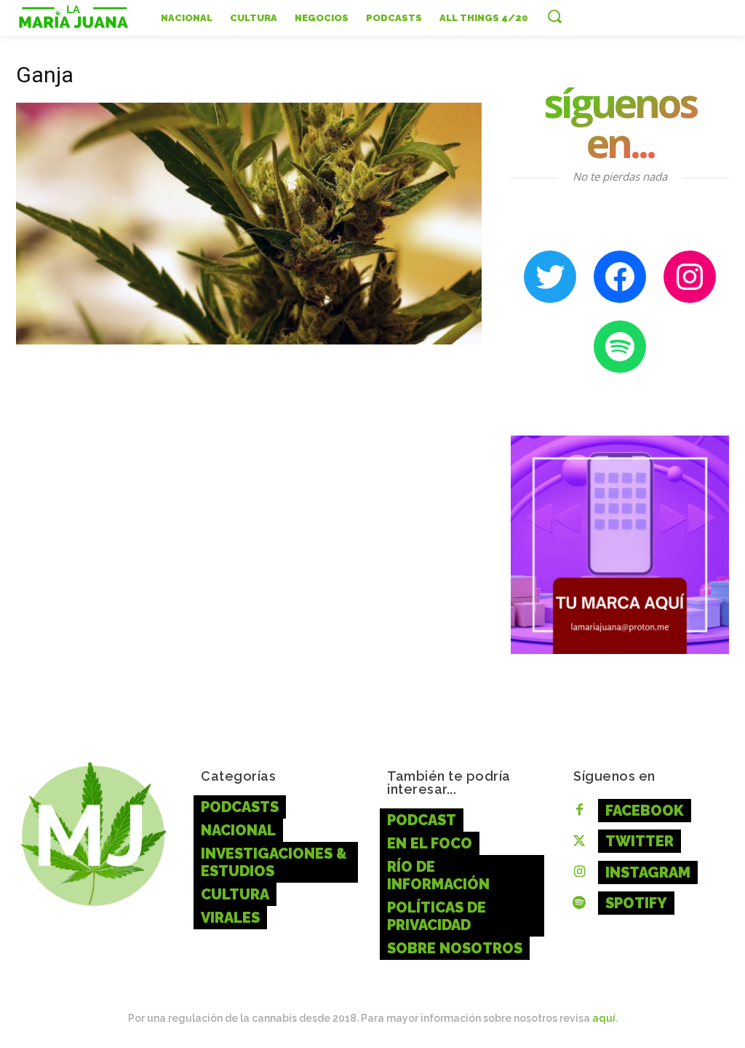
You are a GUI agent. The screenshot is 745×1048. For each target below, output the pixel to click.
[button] (554, 16)
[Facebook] (579, 810)
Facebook (644, 810)
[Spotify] (579, 903)
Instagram (647, 872)
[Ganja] (249, 340)
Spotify (636, 903)
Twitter (639, 841)
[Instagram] (579, 872)
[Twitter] (579, 842)
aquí (603, 1018)
